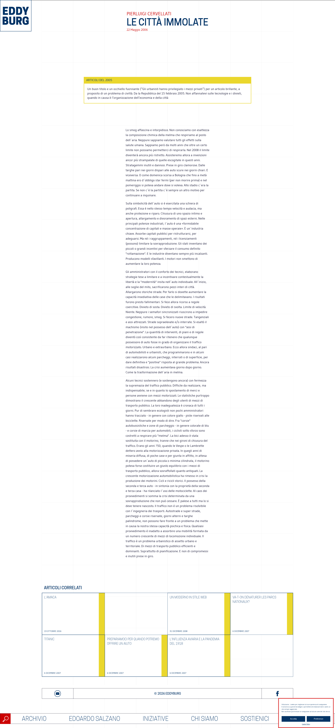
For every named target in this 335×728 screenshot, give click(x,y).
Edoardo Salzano (94, 718)
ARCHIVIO (34, 718)
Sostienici (255, 718)
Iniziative (156, 718)
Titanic (49, 639)
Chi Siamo (204, 718)
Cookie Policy (306, 724)
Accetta (293, 719)
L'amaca (50, 597)
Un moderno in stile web (188, 597)
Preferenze (318, 719)
